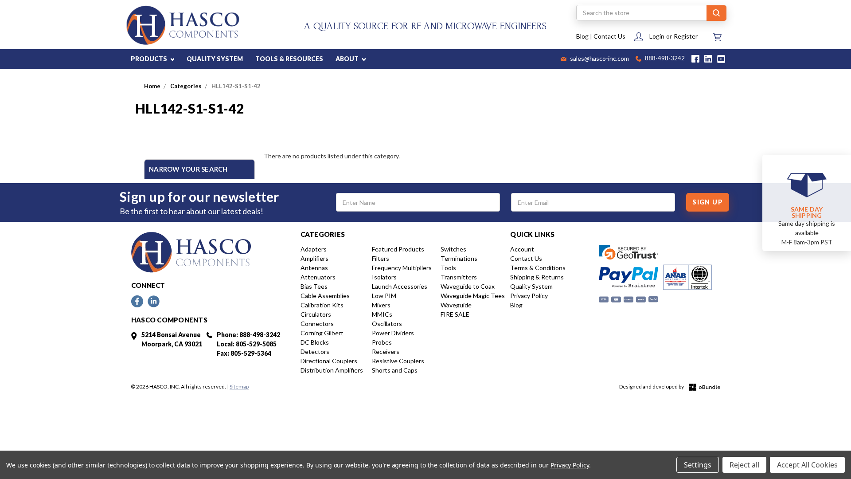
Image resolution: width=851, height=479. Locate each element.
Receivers (385, 351)
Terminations (459, 258)
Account (522, 249)
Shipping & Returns (537, 277)
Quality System (531, 286)
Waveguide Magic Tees (473, 295)
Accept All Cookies (807, 465)
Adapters (314, 249)
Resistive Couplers (398, 361)
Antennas (314, 267)
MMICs (382, 314)
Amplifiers (314, 258)
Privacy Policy (529, 295)
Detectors (315, 351)
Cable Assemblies (325, 295)
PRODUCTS (149, 59)
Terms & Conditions (538, 267)
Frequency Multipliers (402, 267)
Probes (382, 342)
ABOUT (348, 59)
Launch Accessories (399, 286)
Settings (697, 465)
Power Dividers (393, 333)
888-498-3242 (664, 59)
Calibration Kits (322, 305)
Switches (453, 249)
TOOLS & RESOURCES (289, 59)
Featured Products (398, 249)
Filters (380, 258)
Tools (448, 267)
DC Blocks (315, 342)
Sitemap (239, 386)
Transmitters (459, 277)
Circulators (316, 314)
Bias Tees (314, 286)
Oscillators (387, 323)
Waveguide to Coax (468, 286)
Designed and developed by (652, 386)
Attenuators (318, 277)
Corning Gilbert (322, 333)
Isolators (384, 277)
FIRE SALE (455, 314)
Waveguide (456, 305)
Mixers (381, 305)
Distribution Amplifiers (332, 370)
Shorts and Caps (395, 370)
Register (686, 36)
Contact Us (609, 36)
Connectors (317, 323)
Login (656, 36)
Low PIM (384, 295)
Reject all (744, 465)
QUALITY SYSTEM (215, 59)
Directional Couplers (329, 361)
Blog (582, 36)
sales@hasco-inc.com (599, 59)
